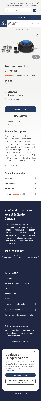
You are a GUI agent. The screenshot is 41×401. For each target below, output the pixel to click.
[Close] (34, 351)
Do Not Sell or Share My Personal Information (20, 381)
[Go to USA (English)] (34, 10)
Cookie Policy (10, 370)
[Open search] (33, 23)
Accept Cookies (20, 375)
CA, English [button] (11, 24)
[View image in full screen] (20, 46)
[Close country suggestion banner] (38, 3)
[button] (37, 35)
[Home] (3, 23)
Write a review (29, 76)
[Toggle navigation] (38, 23)
